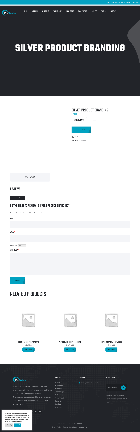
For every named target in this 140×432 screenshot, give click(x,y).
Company (35, 11)
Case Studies (82, 11)
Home (25, 11)
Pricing (103, 11)
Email (12, 232)
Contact (113, 11)
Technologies (57, 11)
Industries (70, 11)
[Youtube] (40, 411)
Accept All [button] (18, 425)
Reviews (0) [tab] (30, 177)
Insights (94, 11)
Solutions (45, 11)
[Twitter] (36, 411)
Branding (82, 140)
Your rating (14, 245)
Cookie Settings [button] (9, 425)
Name (12, 218)
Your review (14, 250)
